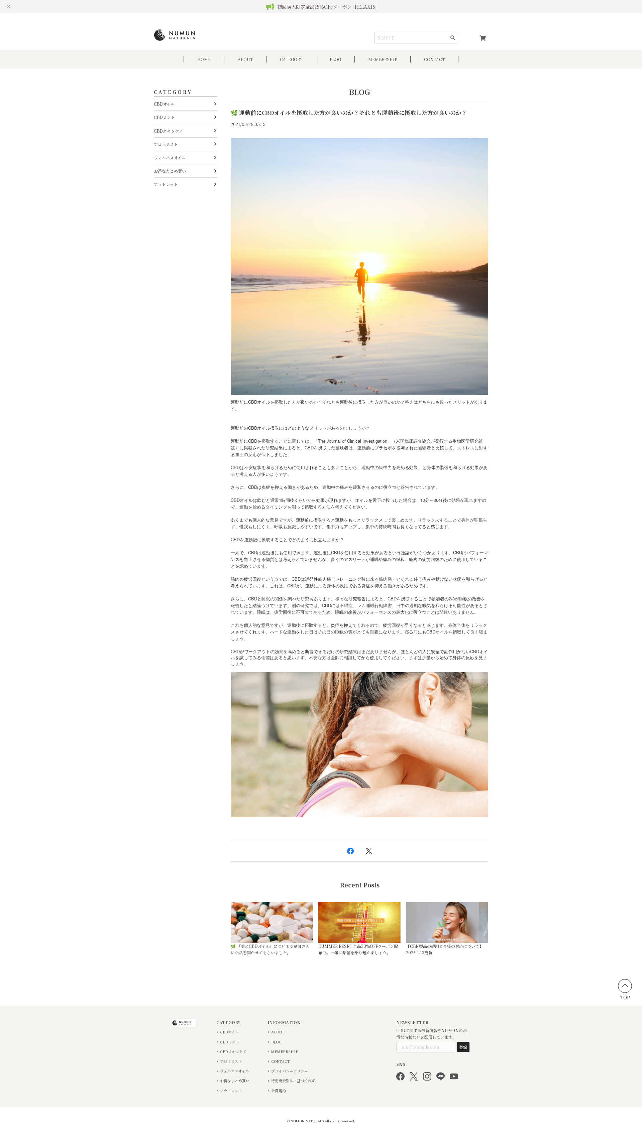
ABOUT (245, 59)
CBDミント (164, 117)
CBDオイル (164, 104)
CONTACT (434, 59)
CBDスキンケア (168, 131)
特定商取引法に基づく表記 (293, 1080)
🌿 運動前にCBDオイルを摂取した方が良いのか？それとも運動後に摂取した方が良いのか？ (349, 113)
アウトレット (166, 184)
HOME (204, 59)
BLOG (335, 59)
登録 (463, 1047)
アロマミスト (166, 144)
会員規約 (278, 1090)
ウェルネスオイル (170, 157)
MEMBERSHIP (284, 1051)
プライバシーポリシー (289, 1071)
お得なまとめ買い (170, 171)
